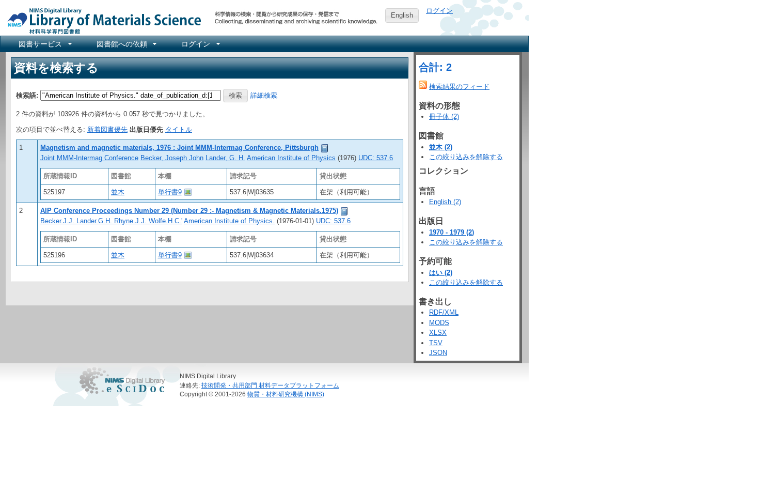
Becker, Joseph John (171, 158)
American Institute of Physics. (229, 221)
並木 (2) (440, 147)
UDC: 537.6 (375, 158)
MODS (439, 323)
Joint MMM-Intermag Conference (89, 158)
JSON (438, 353)
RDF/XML (443, 312)
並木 (117, 192)
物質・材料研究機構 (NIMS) (285, 394)
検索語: (27, 95)
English (402, 15)
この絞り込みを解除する (466, 157)
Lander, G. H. (225, 158)
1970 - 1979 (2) (451, 232)
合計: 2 (435, 67)
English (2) (445, 202)
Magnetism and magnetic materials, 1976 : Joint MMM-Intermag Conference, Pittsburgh (179, 147)
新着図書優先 (107, 129)
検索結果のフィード (459, 86)
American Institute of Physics (291, 158)
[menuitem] (44, 44)
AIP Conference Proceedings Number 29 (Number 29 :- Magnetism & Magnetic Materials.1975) (189, 210)
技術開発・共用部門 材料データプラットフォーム (270, 385)
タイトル (178, 129)
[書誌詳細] (325, 147)
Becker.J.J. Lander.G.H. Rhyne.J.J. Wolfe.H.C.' (111, 221)
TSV (435, 343)
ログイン (439, 10)
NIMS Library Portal (101, 20)
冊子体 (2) (444, 116)
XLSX (438, 332)
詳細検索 (263, 95)
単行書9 (170, 192)
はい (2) (440, 272)
